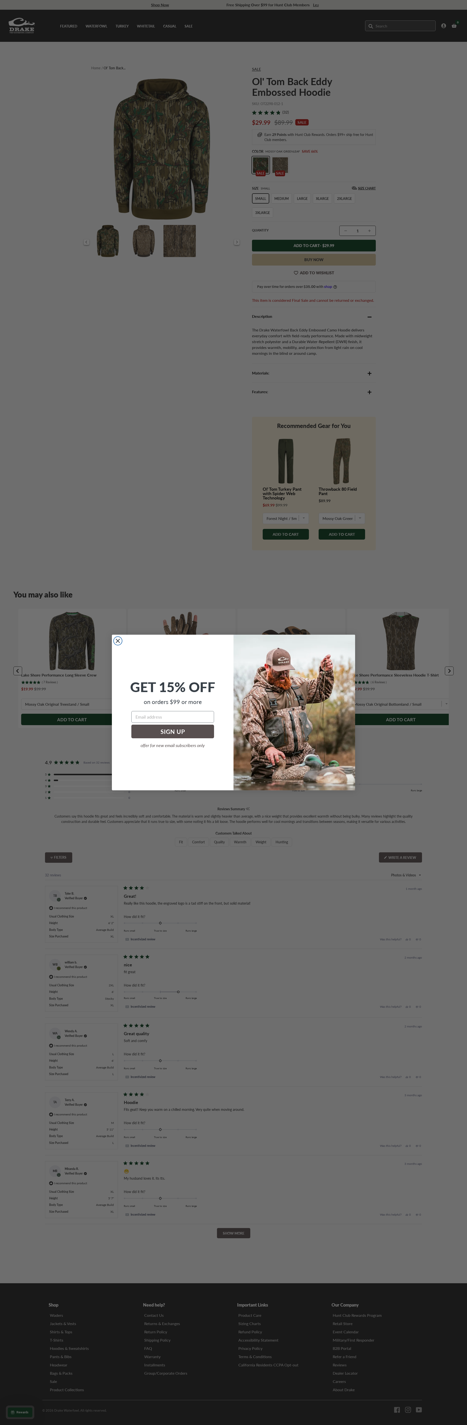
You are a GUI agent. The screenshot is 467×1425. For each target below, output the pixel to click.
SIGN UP (173, 731)
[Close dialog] (118, 641)
